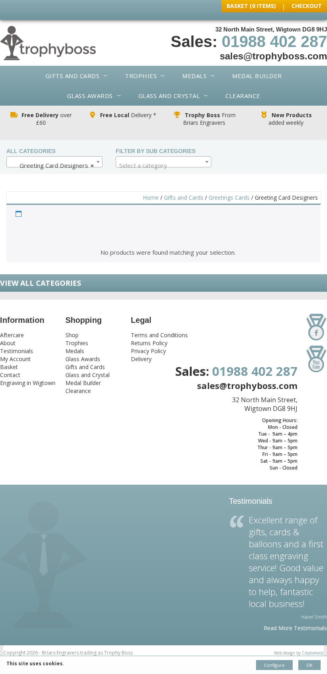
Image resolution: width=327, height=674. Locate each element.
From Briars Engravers (209, 118)
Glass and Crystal (169, 96)
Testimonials (16, 351)
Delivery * (128, 115)
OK (309, 665)
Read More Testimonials (295, 628)
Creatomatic (313, 653)
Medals (194, 76)
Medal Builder (257, 76)
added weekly (290, 118)
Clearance (242, 96)
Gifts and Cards (72, 76)
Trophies (141, 76)
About (8, 343)
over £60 (47, 118)
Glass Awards (90, 96)
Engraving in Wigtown (27, 383)
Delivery (141, 359)
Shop (72, 335)
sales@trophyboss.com (273, 56)
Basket (9, 367)
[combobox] (54, 161)
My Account (15, 359)
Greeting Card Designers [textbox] (52, 165)
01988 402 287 (274, 41)
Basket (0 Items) (251, 6)
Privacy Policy (148, 351)
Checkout (307, 6)
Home (151, 197)
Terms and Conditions (159, 335)
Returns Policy (149, 343)
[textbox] (163, 165)
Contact (10, 375)
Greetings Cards (229, 197)
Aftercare (12, 335)
